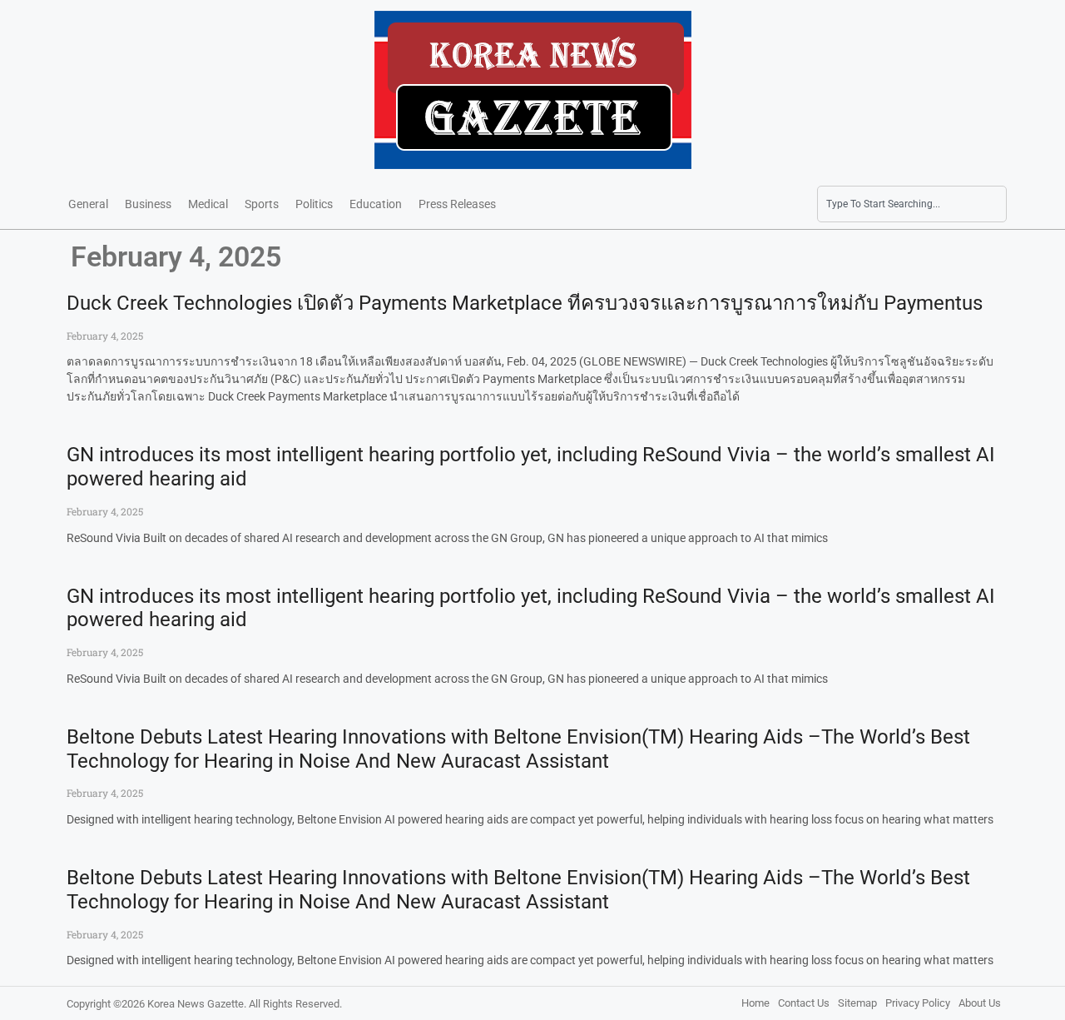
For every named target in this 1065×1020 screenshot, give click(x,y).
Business (148, 204)
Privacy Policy (917, 1003)
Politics (314, 204)
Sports (262, 204)
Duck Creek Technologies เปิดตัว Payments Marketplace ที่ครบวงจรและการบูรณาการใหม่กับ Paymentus (525, 303)
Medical (208, 204)
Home (755, 1003)
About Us (979, 1003)
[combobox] (912, 204)
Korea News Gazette (195, 1004)
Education (375, 204)
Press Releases (457, 204)
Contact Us (804, 1003)
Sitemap (857, 1003)
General (88, 204)
